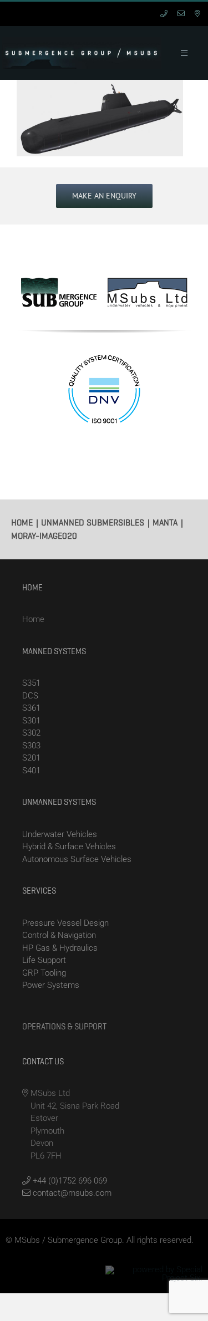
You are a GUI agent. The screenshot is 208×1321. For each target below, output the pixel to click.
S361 (31, 708)
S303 (31, 746)
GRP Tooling (44, 973)
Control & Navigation (59, 935)
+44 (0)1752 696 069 (69, 1181)
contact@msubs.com (71, 1193)
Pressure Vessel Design (65, 923)
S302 (31, 733)
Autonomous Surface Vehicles (76, 859)
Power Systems (50, 985)
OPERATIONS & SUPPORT (64, 1027)
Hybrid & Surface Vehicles (69, 846)
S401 (31, 771)
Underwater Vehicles (59, 834)
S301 (31, 721)
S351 (31, 683)
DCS (30, 696)
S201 (31, 758)
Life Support (44, 960)
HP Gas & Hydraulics (60, 948)
